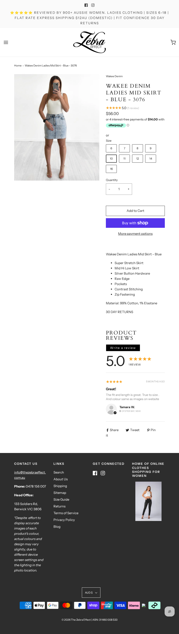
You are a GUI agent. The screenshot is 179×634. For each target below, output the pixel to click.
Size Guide (61, 499)
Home (18, 65)
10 (111, 158)
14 (150, 158)
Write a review (123, 348)
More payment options (135, 234)
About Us (60, 479)
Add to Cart (135, 211)
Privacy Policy (64, 520)
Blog (56, 526)
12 (137, 158)
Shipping (60, 486)
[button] (91, 592)
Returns (59, 506)
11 (124, 158)
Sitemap (59, 493)
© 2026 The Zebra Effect (76, 619)
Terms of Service (65, 513)
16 (111, 169)
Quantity (112, 180)
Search (58, 472)
